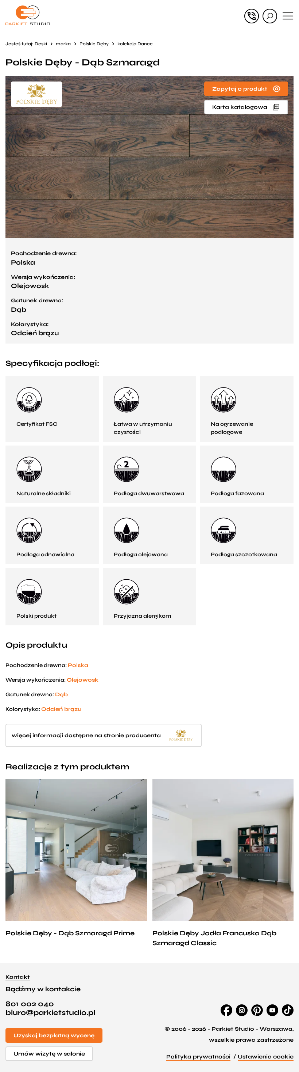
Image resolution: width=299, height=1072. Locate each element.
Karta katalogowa (239, 107)
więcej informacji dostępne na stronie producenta (86, 735)
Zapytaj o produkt (239, 89)
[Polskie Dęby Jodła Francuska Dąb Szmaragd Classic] (223, 850)
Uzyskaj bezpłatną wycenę (53, 1035)
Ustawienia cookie (266, 1056)
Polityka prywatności (198, 1056)
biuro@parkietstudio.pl (50, 1012)
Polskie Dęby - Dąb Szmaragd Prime (70, 933)
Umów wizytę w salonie (49, 1053)
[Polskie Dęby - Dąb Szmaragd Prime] (76, 850)
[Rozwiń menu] (288, 16)
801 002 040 (29, 1004)
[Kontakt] (251, 16)
